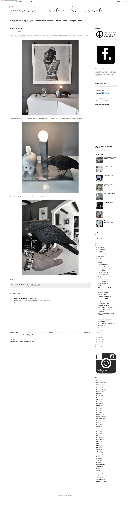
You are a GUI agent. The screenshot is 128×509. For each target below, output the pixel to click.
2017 (98, 241)
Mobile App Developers (20, 298)
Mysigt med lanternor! (103, 292)
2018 (98, 239)
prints (97, 445)
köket (97, 430)
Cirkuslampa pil (108, 166)
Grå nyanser (101, 327)
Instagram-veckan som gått (104, 301)
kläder (98, 422)
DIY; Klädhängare (108, 202)
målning (98, 441)
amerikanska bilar (100, 382)
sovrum (98, 458)
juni (99, 260)
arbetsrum (98, 384)
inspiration (99, 418)
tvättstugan (99, 468)
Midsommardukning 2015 (104, 288)
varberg (98, 474)
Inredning (98, 414)
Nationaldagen (101, 321)
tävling (98, 470)
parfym (98, 443)
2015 (98, 245)
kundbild (98, 424)
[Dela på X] (35, 285)
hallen (98, 409)
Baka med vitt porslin (103, 272)
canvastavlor (99, 395)
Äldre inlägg (87, 332)
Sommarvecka (101, 317)
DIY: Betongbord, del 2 (103, 281)
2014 (98, 344)
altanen (98, 380)
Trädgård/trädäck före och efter (105, 266)
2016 (98, 243)
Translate (107, 100)
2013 (98, 346)
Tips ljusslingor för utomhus (105, 277)
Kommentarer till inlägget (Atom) (27, 335)
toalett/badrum (100, 464)
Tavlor (97, 460)
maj (99, 332)
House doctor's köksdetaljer (105, 319)
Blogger (70, 495)
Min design (99, 439)
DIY (97, 397)
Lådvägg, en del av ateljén (104, 330)
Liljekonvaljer (101, 325)
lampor (98, 432)
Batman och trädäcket (103, 274)
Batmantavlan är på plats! (104, 296)
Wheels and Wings (101, 481)
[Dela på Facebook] (37, 285)
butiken (98, 393)
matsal (98, 437)
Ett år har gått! (107, 211)
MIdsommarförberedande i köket (106, 290)
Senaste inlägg (14, 332)
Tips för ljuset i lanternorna (104, 279)
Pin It (11, 280)
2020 (98, 234)
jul (97, 420)
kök (97, 428)
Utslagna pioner (102, 262)
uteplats (98, 472)
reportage (98, 451)
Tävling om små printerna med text (108, 221)
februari (100, 339)
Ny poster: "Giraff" (102, 294)
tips (97, 462)
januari (100, 341)
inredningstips (100, 416)
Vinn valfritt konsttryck (109, 193)
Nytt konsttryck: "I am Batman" (105, 307)
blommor (98, 391)
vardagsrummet (21, 286)
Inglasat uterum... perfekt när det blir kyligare (110, 158)
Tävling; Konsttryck (109, 175)
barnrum (98, 386)
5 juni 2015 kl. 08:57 (32, 298)
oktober (100, 251)
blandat (98, 388)
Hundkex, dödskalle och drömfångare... (104, 269)
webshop (28, 286)
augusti (100, 256)
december (100, 247)
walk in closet (99, 477)
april (99, 335)
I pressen (98, 412)
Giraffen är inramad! (103, 264)
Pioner (99, 285)
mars (99, 337)
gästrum (98, 407)
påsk (97, 447)
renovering (99, 449)
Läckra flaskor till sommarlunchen (106, 323)
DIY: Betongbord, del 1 (103, 283)
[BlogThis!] (34, 285)
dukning (98, 399)
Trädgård (98, 466)
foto (97, 401)
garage (98, 405)
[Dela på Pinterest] (39, 285)
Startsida (51, 332)
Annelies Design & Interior (52, 197)
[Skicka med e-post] (32, 285)
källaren (98, 426)
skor (97, 456)
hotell (97, 411)
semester (98, 453)
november (100, 249)
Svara (15, 303)
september (101, 254)
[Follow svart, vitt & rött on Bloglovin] (102, 94)
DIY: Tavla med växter (103, 303)
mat (97, 435)
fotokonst (98, 403)
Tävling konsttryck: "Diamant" (108, 185)
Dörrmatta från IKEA (103, 299)
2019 (98, 236)
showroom (99, 455)
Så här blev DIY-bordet (103, 305)
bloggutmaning (100, 390)
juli (99, 258)
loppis (16, 286)
